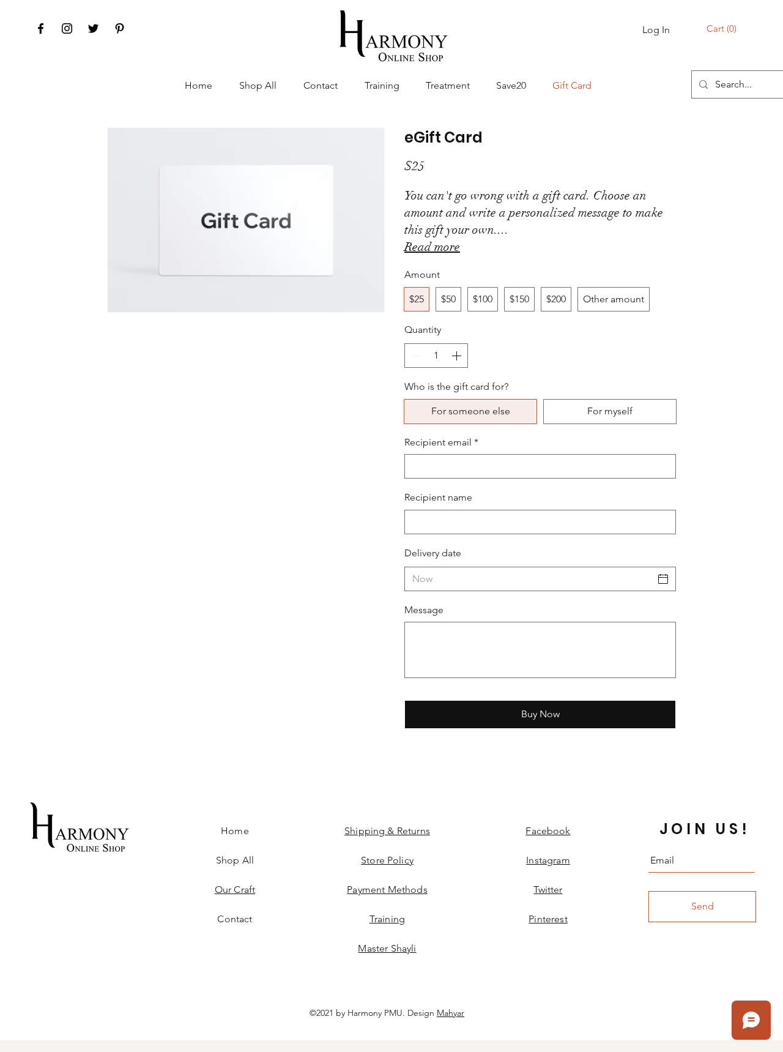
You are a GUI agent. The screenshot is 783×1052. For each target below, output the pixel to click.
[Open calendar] (663, 579)
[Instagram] (67, 28)
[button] (723, 28)
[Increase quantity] (457, 355)
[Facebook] (41, 28)
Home (235, 831)
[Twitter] (93, 28)
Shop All (235, 860)
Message (423, 610)
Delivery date (432, 553)
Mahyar (450, 1012)
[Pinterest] (120, 28)
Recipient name (438, 497)
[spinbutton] (436, 355)
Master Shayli (387, 948)
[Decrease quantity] (414, 355)
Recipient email (441, 442)
